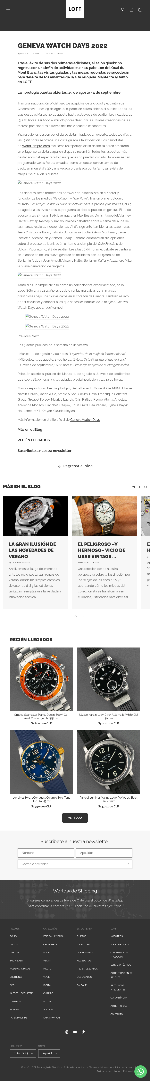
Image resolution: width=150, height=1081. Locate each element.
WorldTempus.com (36, 146)
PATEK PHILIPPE (18, 1017)
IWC (12, 985)
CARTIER (14, 952)
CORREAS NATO (85, 952)
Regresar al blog (78, 466)
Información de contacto (127, 1067)
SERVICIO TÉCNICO (121, 964)
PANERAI (14, 1009)
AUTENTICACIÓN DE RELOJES (121, 975)
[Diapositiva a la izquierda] (66, 616)
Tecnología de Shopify (48, 1067)
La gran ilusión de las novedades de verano (32, 550)
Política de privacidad (74, 1067)
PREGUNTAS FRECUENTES (118, 987)
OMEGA (14, 944)
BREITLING (16, 977)
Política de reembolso (108, 1071)
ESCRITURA (83, 944)
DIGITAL (47, 985)
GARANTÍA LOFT (120, 997)
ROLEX (13, 936)
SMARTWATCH (51, 1017)
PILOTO (47, 968)
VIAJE (46, 977)
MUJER (47, 1001)
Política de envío (131, 1071)
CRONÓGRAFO (51, 944)
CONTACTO (117, 1014)
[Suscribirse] (128, 864)
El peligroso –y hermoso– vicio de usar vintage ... (101, 550)
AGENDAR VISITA (120, 944)
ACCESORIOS (84, 960)
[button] (8, 9)
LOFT (33, 1067)
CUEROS (81, 936)
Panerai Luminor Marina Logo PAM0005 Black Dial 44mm (108, 799)
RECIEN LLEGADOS (87, 968)
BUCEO (47, 952)
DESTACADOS (84, 977)
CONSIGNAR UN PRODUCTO (119, 954)
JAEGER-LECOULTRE (21, 993)
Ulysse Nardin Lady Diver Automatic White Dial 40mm (108, 716)
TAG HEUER (16, 960)
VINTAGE (48, 1009)
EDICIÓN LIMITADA (53, 936)
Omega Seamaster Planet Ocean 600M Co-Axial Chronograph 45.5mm (41, 716)
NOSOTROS (117, 936)
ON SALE (82, 985)
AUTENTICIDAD (119, 1006)
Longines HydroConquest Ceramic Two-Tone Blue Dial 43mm (41, 799)
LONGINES (15, 1001)
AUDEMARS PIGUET (20, 968)
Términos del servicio (100, 1067)
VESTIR (47, 960)
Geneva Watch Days (85, 420)
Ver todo (139, 487)
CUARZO (48, 993)
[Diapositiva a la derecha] (83, 616)
